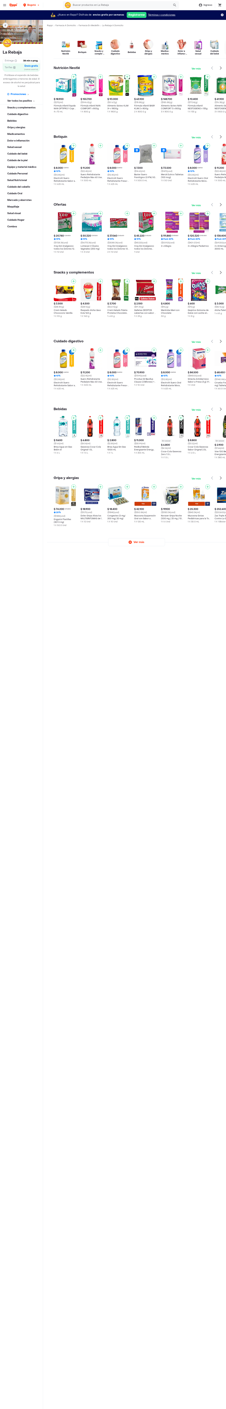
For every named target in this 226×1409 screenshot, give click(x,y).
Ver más (196, 68)
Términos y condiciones (161, 15)
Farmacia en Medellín (89, 25)
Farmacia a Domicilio (65, 25)
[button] (31, 5)
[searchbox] (121, 5)
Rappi (50, 25)
